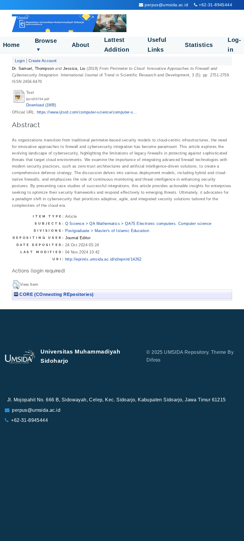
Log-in (234, 45)
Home (11, 45)
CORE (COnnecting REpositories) (55, 294)
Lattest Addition (116, 45)
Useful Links (157, 45)
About (80, 45)
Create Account (43, 61)
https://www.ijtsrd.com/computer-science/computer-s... (87, 112)
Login (20, 61)
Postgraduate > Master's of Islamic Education (107, 230)
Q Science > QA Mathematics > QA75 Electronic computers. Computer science (138, 223)
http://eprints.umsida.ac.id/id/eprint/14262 (103, 259)
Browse (46, 44)
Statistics (199, 45)
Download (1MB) (41, 105)
